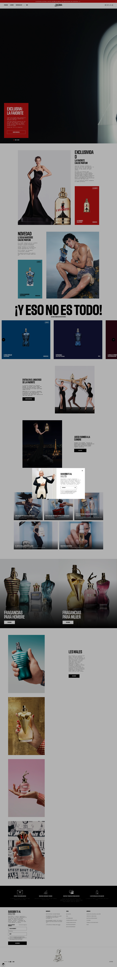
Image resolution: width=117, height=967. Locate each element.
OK (75, 487)
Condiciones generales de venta (70, 490)
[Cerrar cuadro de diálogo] (82, 470)
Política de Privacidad (68, 491)
